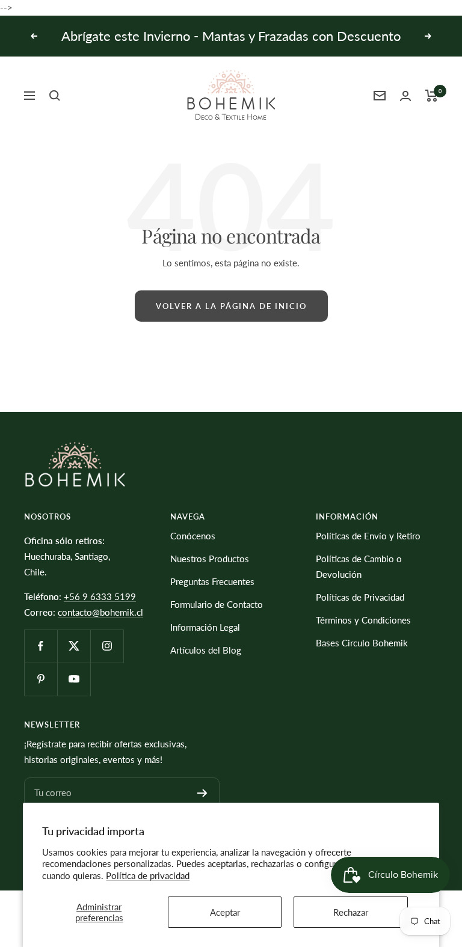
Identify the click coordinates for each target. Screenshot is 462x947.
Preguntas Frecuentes (212, 581)
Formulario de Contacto (216, 604)
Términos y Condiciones (363, 619)
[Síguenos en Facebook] (40, 646)
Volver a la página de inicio (231, 306)
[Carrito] (431, 96)
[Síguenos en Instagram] (106, 646)
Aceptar (225, 912)
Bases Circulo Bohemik (362, 642)
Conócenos (192, 535)
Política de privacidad (147, 875)
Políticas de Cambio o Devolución (359, 566)
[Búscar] (54, 95)
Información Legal (205, 627)
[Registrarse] (202, 793)
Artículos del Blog (205, 650)
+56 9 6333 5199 (100, 596)
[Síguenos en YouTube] (73, 679)
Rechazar (350, 912)
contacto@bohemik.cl (100, 612)
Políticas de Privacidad (360, 597)
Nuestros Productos (209, 558)
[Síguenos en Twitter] (73, 646)
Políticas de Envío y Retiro (368, 535)
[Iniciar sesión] (405, 96)
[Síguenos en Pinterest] (40, 679)
